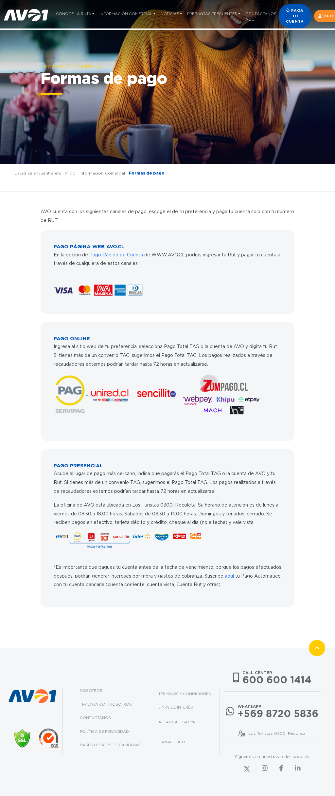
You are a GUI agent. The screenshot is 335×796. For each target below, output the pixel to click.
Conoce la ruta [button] (73, 14)
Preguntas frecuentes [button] (212, 14)
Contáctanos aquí (260, 16)
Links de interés (175, 707)
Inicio (70, 173)
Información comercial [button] (125, 14)
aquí (229, 576)
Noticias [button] (170, 14)
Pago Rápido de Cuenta (116, 254)
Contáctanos (95, 718)
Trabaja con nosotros (106, 704)
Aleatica (168, 722)
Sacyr (189, 722)
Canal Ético (171, 742)
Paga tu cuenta (295, 16)
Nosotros (91, 691)
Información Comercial (102, 173)
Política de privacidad (104, 731)
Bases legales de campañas (110, 745)
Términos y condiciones (184, 694)
